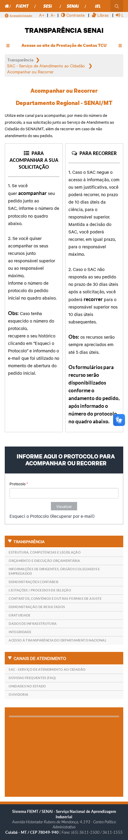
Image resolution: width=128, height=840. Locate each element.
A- (53, 15)
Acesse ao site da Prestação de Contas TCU (64, 45)
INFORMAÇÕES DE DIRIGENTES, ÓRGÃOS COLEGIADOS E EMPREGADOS (54, 571)
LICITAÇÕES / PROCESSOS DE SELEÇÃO (40, 590)
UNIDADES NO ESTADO (27, 686)
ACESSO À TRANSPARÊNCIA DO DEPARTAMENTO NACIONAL (58, 640)
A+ (42, 15)
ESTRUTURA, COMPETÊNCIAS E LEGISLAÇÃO (45, 552)
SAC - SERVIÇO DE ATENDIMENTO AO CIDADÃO (47, 669)
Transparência (20, 60)
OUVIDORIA (18, 694)
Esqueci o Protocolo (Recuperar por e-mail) (52, 516)
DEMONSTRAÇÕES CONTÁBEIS (33, 582)
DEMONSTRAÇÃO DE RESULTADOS (37, 607)
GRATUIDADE (20, 615)
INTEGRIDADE (20, 632)
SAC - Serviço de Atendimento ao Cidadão (46, 66)
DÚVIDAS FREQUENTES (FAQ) (32, 678)
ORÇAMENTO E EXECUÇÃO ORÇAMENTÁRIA (44, 560)
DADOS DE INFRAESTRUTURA (33, 623)
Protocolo (19, 483)
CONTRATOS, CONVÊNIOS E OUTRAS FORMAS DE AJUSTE (55, 598)
